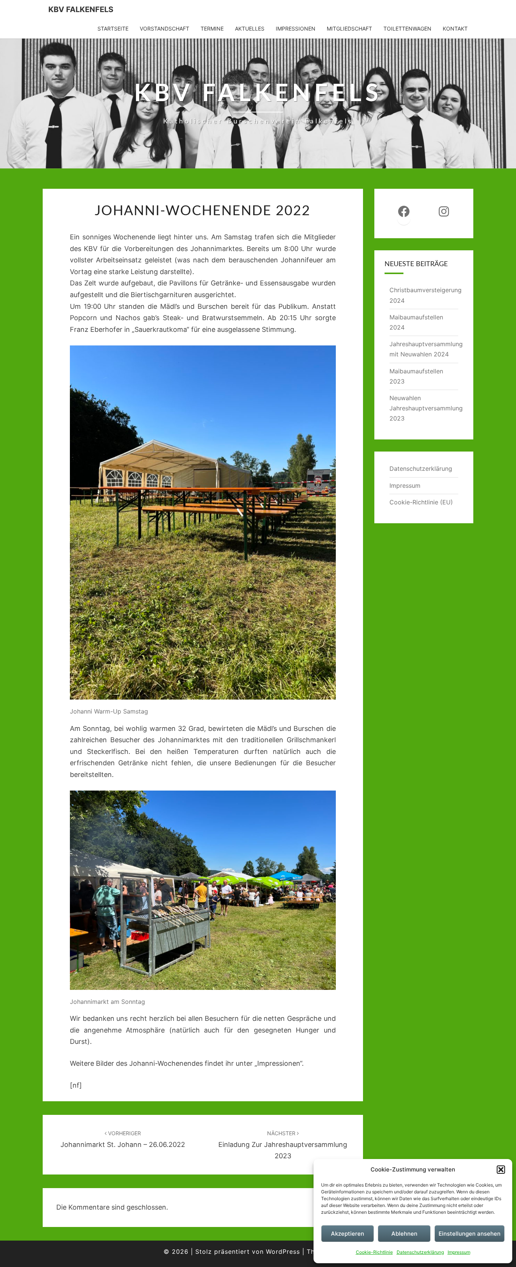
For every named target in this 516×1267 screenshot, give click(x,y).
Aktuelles (249, 28)
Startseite (112, 28)
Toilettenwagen (407, 28)
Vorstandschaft (164, 28)
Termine (212, 28)
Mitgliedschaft (349, 28)
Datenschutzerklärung (420, 1252)
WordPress (283, 1251)
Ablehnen (404, 1233)
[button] (501, 1169)
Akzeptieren (347, 1233)
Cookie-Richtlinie (374, 1252)
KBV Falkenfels (80, 9)
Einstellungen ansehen (470, 1233)
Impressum (459, 1252)
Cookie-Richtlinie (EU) (421, 502)
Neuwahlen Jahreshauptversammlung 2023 (426, 408)
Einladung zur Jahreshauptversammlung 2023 (282, 1145)
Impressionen (295, 28)
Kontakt (455, 28)
